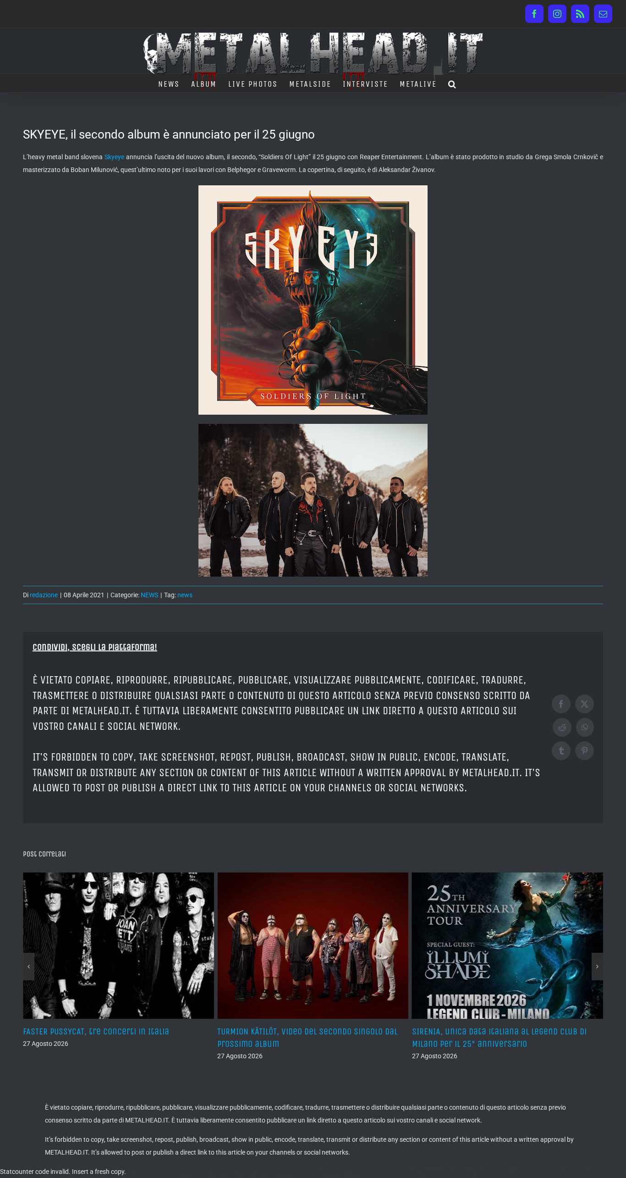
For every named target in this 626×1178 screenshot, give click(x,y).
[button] (452, 83)
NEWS (149, 595)
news (184, 595)
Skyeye (114, 157)
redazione (44, 595)
